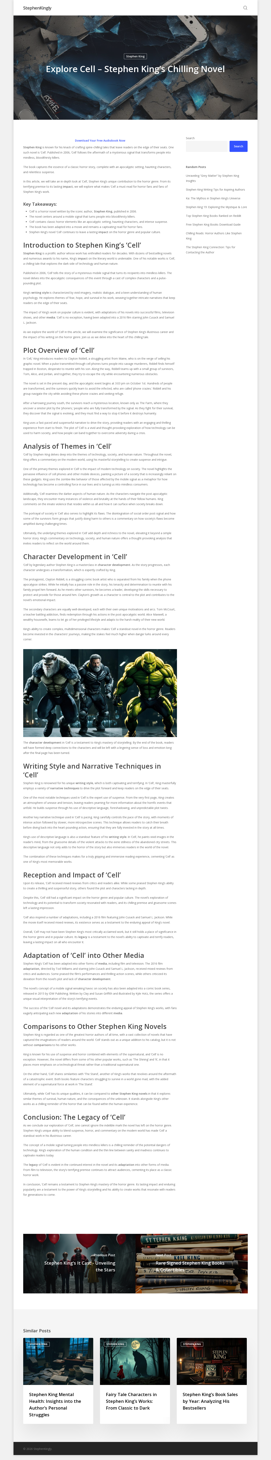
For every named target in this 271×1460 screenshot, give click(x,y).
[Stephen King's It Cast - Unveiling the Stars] (79, 1263)
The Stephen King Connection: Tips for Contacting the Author (210, 249)
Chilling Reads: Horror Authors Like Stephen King (214, 235)
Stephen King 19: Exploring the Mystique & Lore (216, 207)
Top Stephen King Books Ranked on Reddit (213, 216)
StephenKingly (37, 8)
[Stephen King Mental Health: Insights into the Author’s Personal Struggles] (58, 1381)
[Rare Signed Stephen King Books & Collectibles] (192, 1263)
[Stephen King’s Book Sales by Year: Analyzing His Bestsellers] (212, 1381)
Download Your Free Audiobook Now (100, 140)
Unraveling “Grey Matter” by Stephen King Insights (212, 178)
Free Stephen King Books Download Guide (213, 224)
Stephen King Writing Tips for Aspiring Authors (215, 189)
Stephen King (135, 56)
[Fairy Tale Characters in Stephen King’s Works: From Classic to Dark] (135, 1381)
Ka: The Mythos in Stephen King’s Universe (213, 198)
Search (190, 138)
